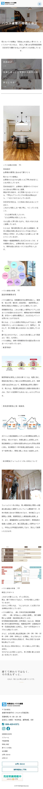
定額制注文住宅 (7, 734)
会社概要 (5, 751)
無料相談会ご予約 (20, 769)
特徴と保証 (5, 744)
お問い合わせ (6, 754)
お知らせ (5, 758)
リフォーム (5, 737)
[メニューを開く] (39, 4)
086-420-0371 (11, 724)
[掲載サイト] (15, 777)
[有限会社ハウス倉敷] (8, 3)
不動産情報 (5, 741)
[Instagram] (3, 728)
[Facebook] (8, 728)
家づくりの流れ (7, 748)
